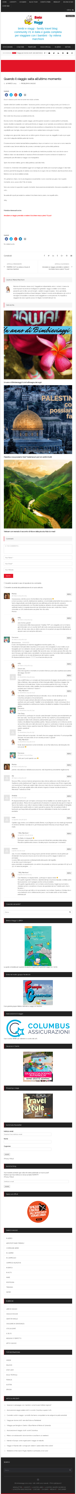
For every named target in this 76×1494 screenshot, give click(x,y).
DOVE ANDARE (8, 47)
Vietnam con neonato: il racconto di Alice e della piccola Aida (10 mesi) (29, 531)
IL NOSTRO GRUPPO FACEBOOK (55, 1487)
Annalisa (14, 795)
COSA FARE (20, 47)
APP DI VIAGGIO (11, 1343)
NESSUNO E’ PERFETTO (13, 1338)
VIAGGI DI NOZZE (12, 1314)
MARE (8, 1277)
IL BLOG (9, 1333)
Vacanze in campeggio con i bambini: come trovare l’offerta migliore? (29, 1405)
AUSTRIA (9, 1384)
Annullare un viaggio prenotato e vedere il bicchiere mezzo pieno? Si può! (55, 268)
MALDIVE (9, 1365)
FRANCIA (9, 1380)
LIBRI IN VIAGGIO (11, 1309)
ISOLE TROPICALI (11, 1375)
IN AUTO (9, 1272)
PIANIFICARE (32, 47)
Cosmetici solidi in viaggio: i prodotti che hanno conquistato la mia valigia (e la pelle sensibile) (37, 1415)
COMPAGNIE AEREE (12, 1248)
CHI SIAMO (45, 1489)
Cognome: (7, 1146)
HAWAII (8, 1360)
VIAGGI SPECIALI (45, 47)
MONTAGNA (10, 1282)
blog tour (33, 2)
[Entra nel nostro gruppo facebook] (38, 992)
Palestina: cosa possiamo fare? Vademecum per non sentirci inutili (28, 457)
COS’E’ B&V (6, 6)
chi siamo (22, 2)
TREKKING (9, 1287)
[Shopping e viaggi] (38, 1106)
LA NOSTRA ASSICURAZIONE (22, 1489)
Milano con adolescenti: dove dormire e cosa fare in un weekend (27, 1435)
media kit (57, 2)
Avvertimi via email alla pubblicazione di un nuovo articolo (24, 587)
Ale (13, 776)
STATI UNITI (10, 1370)
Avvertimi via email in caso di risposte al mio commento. (24, 583)
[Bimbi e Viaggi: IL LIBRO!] (38, 946)
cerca (69, 10)
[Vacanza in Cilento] (38, 1067)
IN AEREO (58, 47)
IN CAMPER (9, 1253)
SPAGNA (9, 1389)
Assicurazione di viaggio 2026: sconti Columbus (22, 1430)
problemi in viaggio (28, 83)
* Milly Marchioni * (23, 690)
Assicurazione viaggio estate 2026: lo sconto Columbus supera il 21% (29, 1410)
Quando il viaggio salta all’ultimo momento (32, 79)
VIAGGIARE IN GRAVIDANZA (15, 1324)
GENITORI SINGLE (12, 1319)
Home (4, 2)
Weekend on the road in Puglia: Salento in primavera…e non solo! (27, 1451)
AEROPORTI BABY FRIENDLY (15, 1243)
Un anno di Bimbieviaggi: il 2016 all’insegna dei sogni (23, 382)
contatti (13, 2)
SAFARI (8, 1292)
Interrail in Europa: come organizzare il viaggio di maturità (25, 1440)
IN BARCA (9, 1267)
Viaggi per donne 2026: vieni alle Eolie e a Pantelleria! (24, 1420)
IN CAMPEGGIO (11, 1258)
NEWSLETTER (17, 1487)
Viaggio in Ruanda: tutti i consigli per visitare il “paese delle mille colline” (30, 1446)
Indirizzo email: (9, 1131)
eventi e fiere (45, 2)
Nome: (6, 1139)
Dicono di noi (68, 2)
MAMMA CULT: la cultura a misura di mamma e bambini (18, 268)
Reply (69, 594)
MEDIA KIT (53, 1489)
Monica (14, 594)
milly (19, 617)
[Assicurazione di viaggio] (38, 1028)
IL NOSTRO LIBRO (37, 1487)
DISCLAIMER (62, 1489)
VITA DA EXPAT (11, 1328)
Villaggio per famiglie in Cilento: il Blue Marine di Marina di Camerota (41, 53)
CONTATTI (27, 1487)
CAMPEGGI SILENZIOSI (13, 1263)
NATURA (67, 47)
